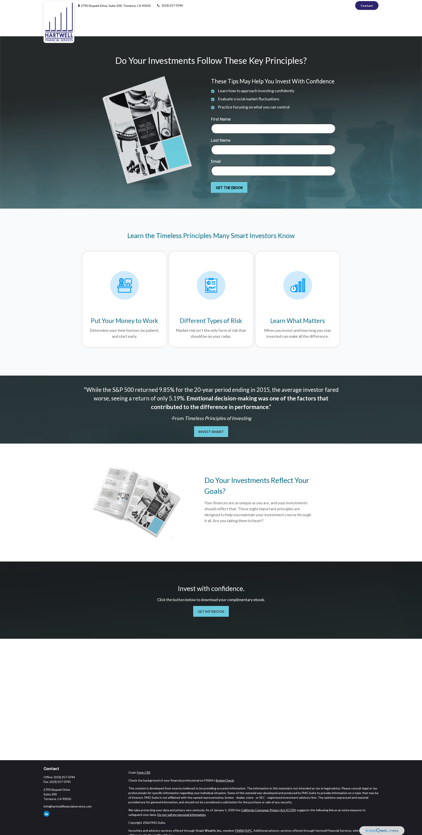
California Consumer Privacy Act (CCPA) (268, 810)
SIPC (248, 830)
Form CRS (143, 772)
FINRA (239, 830)
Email (216, 162)
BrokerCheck (225, 780)
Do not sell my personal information (181, 815)
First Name (221, 119)
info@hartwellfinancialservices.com (68, 806)
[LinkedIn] (348, 5)
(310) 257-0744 (172, 5)
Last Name (220, 141)
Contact (367, 5)
